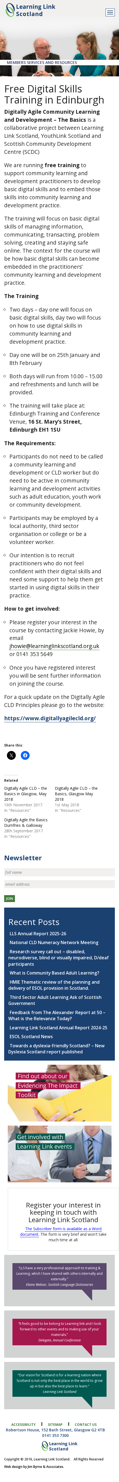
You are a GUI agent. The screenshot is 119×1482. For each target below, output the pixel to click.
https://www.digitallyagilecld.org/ (50, 718)
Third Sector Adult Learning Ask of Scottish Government (55, 1000)
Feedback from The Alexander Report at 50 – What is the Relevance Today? (56, 1015)
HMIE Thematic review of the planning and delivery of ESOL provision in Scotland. (54, 985)
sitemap (55, 1424)
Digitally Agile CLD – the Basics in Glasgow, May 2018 (25, 794)
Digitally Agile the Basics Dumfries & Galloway (26, 822)
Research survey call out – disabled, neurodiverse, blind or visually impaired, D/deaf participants (58, 958)
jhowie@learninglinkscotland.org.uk (54, 646)
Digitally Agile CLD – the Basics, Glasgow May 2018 (76, 794)
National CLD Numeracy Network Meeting (54, 942)
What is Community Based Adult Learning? (54, 973)
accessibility (23, 1424)
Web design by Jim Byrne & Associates (33, 1466)
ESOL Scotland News (31, 1036)
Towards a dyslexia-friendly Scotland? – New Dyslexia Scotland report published (56, 1049)
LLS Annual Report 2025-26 (38, 934)
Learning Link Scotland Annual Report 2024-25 (58, 1028)
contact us (86, 1424)
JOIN (9, 898)
